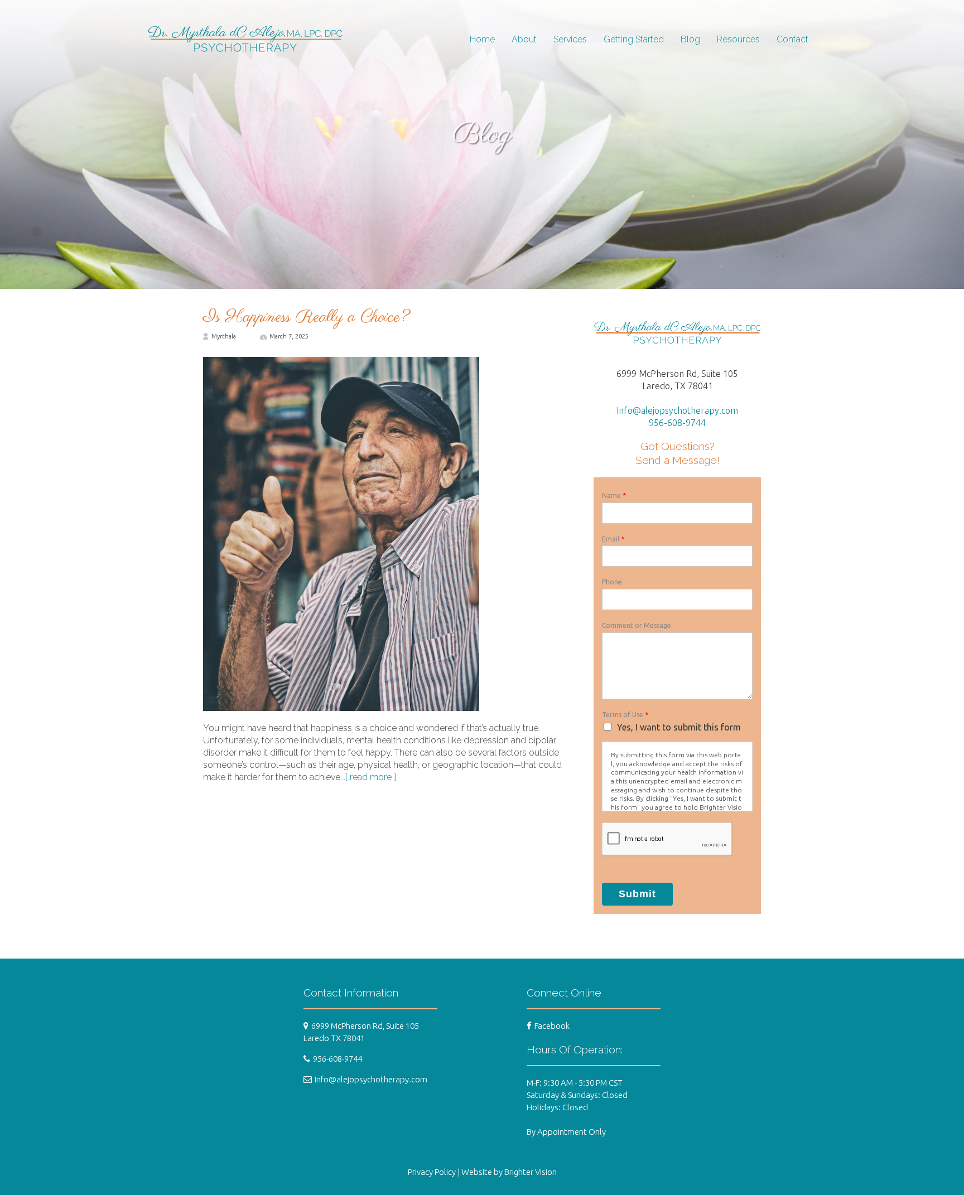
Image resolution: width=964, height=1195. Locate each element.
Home (482, 39)
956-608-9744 (677, 423)
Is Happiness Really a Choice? (306, 317)
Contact (792, 39)
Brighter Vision (530, 1172)
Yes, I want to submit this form (679, 727)
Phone (612, 582)
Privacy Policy (432, 1172)
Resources (738, 39)
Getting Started (634, 39)
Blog (690, 39)
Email (613, 539)
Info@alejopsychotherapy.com (677, 410)
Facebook (552, 1025)
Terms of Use (625, 714)
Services (570, 39)
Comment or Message (636, 625)
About (524, 39)
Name (614, 495)
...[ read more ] (368, 777)
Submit (637, 893)
